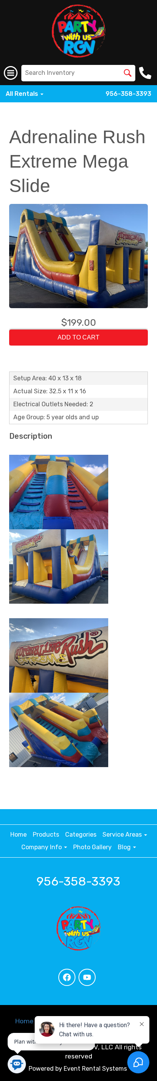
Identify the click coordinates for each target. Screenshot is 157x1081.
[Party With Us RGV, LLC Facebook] (66, 977)
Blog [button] (125, 847)
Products (46, 834)
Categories (80, 834)
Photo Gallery (92, 847)
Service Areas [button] (123, 834)
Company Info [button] (42, 847)
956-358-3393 (128, 93)
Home (18, 834)
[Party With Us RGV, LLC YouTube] (87, 977)
